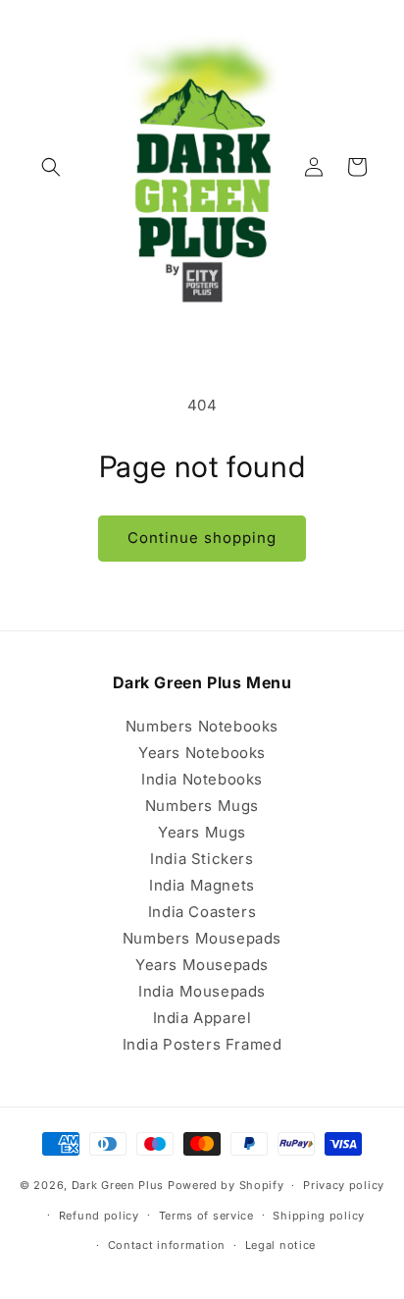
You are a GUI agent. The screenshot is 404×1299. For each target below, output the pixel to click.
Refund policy (99, 1215)
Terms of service (206, 1215)
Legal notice (280, 1245)
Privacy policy (343, 1185)
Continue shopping (202, 537)
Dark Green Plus (118, 1185)
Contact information (167, 1245)
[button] (51, 167)
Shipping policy (319, 1215)
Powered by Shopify (226, 1185)
